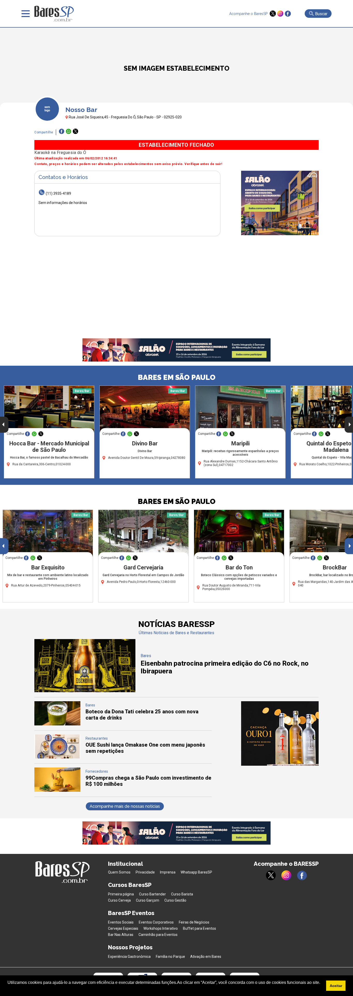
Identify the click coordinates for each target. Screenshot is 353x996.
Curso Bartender (152, 894)
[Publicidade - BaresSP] (280, 203)
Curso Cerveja (119, 900)
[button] (8, 989)
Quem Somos (119, 872)
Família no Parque (170, 956)
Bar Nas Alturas (120, 935)
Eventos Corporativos (156, 922)
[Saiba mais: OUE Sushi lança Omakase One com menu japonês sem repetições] (57, 757)
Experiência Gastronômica (129, 956)
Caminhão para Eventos (158, 935)
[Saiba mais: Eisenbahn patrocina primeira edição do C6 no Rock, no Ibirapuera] (84, 690)
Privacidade (145, 872)
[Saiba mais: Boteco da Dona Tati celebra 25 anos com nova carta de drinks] (57, 724)
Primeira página (121, 894)
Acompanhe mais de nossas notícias (125, 806)
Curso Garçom (147, 900)
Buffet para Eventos (199, 928)
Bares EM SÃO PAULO (177, 377)
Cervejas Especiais (123, 928)
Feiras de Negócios (194, 922)
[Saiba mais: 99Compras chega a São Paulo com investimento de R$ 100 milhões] (57, 790)
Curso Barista (182, 894)
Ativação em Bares (205, 956)
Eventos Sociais (121, 922)
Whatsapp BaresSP (196, 872)
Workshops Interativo (160, 928)
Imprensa (167, 872)
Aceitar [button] (336, 986)
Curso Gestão (175, 900)
